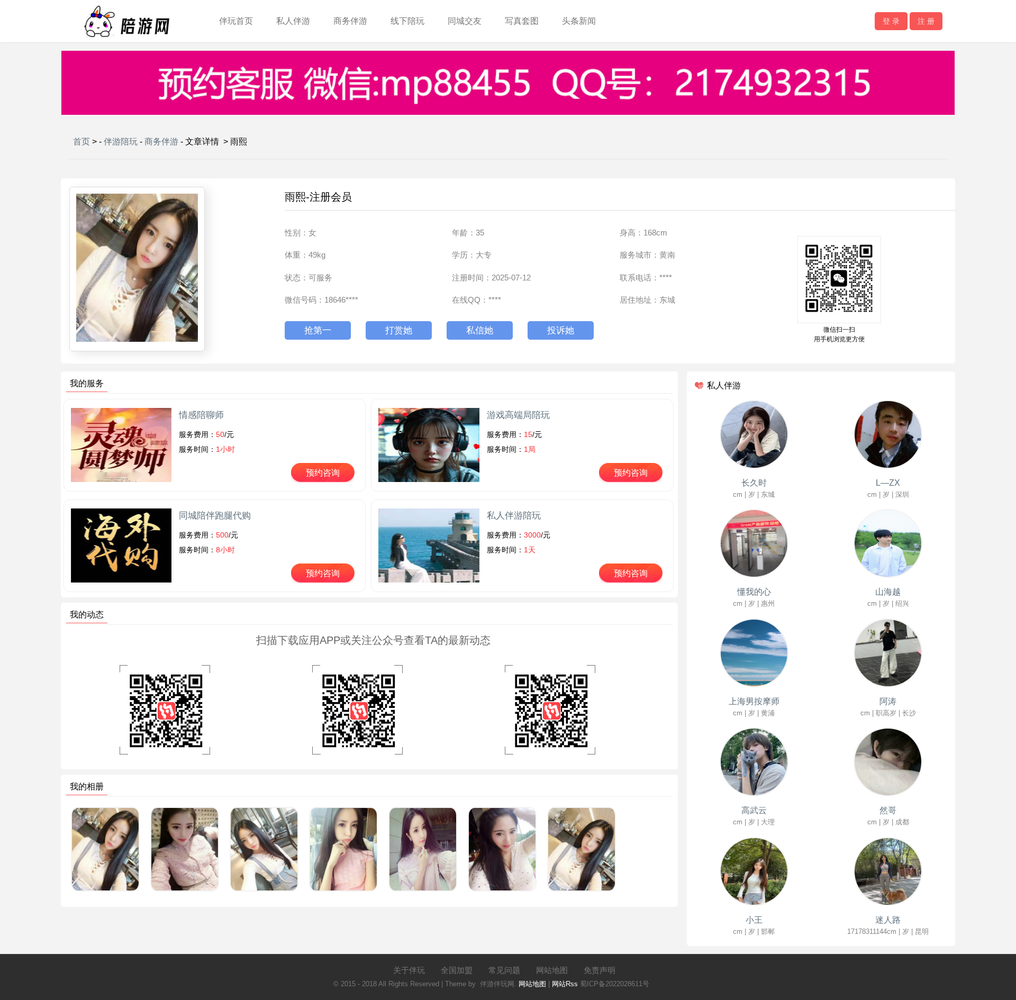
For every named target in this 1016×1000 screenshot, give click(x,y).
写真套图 (522, 20)
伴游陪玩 (121, 141)
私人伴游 (293, 20)
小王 (754, 919)
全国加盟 (457, 970)
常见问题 (504, 970)
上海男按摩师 (754, 701)
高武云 (754, 810)
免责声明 (599, 970)
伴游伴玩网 (497, 984)
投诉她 (560, 330)
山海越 (888, 591)
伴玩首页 (236, 20)
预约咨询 (323, 472)
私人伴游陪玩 (514, 516)
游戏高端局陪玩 (518, 415)
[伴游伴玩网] (126, 40)
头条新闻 (579, 20)
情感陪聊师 (201, 415)
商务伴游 (350, 20)
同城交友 (465, 20)
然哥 (887, 810)
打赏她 (398, 330)
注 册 (926, 21)
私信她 (479, 330)
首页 (81, 141)
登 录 (891, 21)
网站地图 (552, 970)
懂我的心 (754, 591)
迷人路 (888, 919)
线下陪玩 (407, 20)
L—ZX (888, 482)
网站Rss (565, 984)
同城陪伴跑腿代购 (215, 516)
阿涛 (887, 701)
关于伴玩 (409, 970)
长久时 (754, 482)
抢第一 (317, 330)
